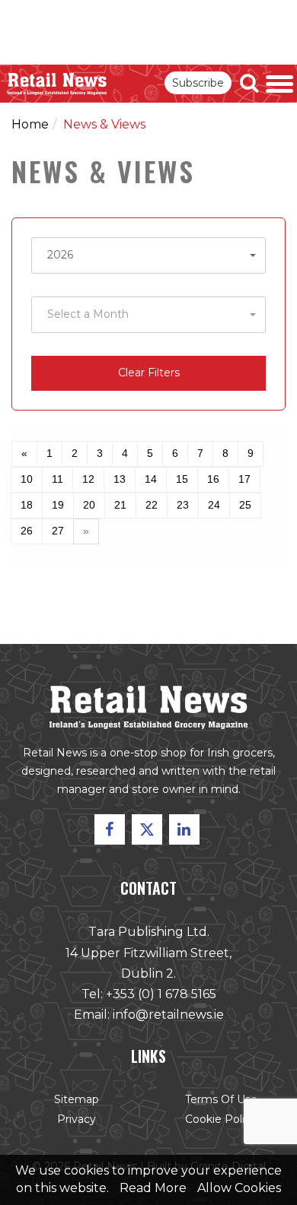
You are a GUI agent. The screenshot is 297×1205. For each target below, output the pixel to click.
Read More (153, 1188)
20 (89, 505)
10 (27, 479)
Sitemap (76, 1099)
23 (183, 505)
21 (120, 505)
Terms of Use (221, 1099)
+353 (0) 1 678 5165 (161, 994)
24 (214, 505)
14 (151, 479)
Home (30, 124)
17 (244, 479)
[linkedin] (184, 829)
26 (27, 531)
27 (58, 531)
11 (57, 479)
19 (58, 505)
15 (182, 479)
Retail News (57, 84)
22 (151, 505)
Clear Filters (149, 372)
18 (27, 505)
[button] (148, 255)
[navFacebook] (109, 829)
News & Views (104, 124)
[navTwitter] (147, 829)
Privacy (76, 1119)
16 (213, 479)
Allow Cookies (239, 1188)
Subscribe (198, 83)
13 (119, 479)
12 (88, 479)
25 (245, 505)
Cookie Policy (221, 1119)
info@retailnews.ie (168, 1014)
